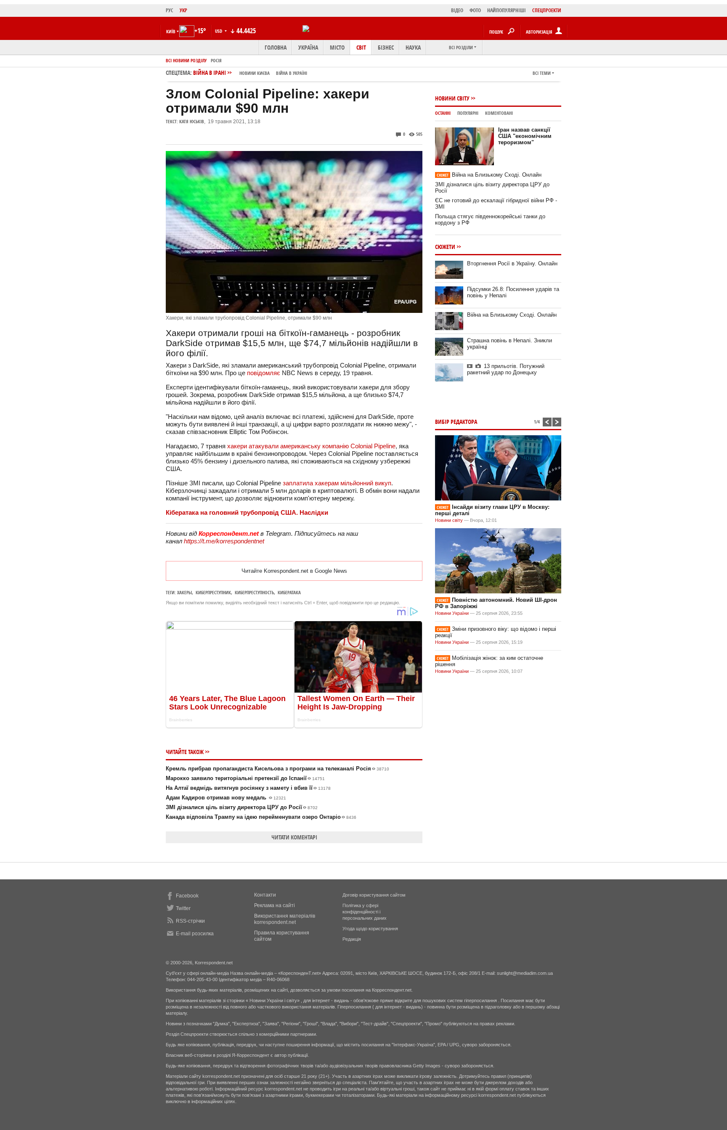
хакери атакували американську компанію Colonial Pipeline (311, 446)
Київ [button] (170, 31)
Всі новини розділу (186, 60)
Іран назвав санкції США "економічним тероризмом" (525, 136)
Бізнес (386, 47)
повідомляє (263, 372)
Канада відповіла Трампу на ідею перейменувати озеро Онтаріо (261, 817)
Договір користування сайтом (374, 894)
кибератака (289, 592)
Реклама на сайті (274, 905)
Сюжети (445, 247)
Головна (276, 47)
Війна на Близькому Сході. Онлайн (489, 175)
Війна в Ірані (250, 73)
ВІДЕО (457, 10)
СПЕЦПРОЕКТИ (546, 10)
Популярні (467, 113)
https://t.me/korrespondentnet (224, 541)
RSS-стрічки (190, 921)
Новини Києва (254, 73)
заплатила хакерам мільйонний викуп (337, 483)
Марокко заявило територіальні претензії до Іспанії (245, 778)
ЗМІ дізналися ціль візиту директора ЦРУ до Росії (242, 807)
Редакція (351, 939)
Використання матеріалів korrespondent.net (284, 919)
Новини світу (452, 98)
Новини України (452, 613)
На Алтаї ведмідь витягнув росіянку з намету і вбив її (248, 788)
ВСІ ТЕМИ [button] (542, 73)
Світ (361, 47)
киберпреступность (254, 592)
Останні (443, 113)
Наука (413, 47)
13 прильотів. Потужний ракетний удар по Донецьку (505, 369)
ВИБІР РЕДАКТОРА (456, 422)
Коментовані (499, 113)
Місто (337, 47)
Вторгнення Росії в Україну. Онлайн (512, 263)
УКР (183, 10)
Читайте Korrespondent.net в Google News (294, 571)
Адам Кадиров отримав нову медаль (226, 797)
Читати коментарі (294, 837)
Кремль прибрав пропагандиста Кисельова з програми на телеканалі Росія (277, 768)
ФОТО (475, 10)
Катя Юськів (191, 121)
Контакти (265, 895)
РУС (169, 10)
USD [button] (219, 31)
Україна (308, 47)
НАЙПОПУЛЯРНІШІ (506, 10)
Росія (216, 60)
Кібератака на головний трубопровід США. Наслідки (247, 512)
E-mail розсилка (195, 934)
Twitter (183, 908)
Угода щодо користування (370, 928)
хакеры (184, 592)
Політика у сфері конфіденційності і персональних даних (364, 912)
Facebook (187, 896)
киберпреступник (213, 592)
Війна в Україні (291, 73)
